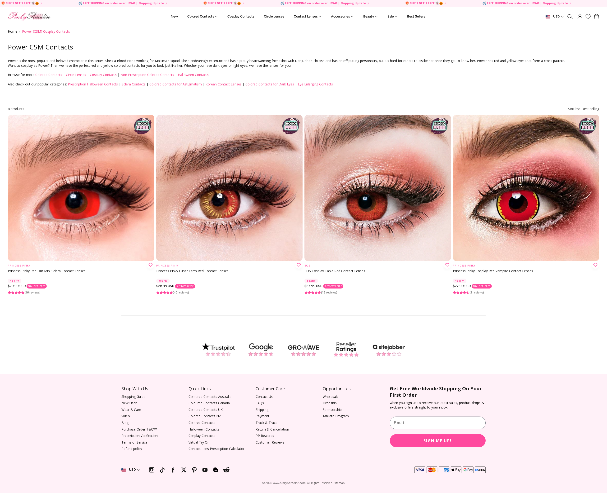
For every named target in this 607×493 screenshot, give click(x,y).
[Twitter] (183, 470)
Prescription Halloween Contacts (93, 84)
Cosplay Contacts (103, 74)
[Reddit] (226, 470)
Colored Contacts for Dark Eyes (269, 84)
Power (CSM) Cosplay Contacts (46, 31)
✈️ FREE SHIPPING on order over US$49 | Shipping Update (463, 3)
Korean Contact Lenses (224, 84)
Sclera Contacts (134, 84)
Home (12, 31)
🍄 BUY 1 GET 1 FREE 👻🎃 (564, 3)
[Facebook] (173, 470)
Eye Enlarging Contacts (315, 84)
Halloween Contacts (193, 74)
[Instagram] (151, 470)
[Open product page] (81, 188)
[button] (570, 16)
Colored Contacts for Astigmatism (175, 84)
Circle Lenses (76, 74)
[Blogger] (215, 470)
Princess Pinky (19, 265)
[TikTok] (162, 470)
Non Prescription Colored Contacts (147, 74)
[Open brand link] (218, 349)
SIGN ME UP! (437, 440)
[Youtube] (205, 470)
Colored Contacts (48, 74)
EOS (307, 265)
